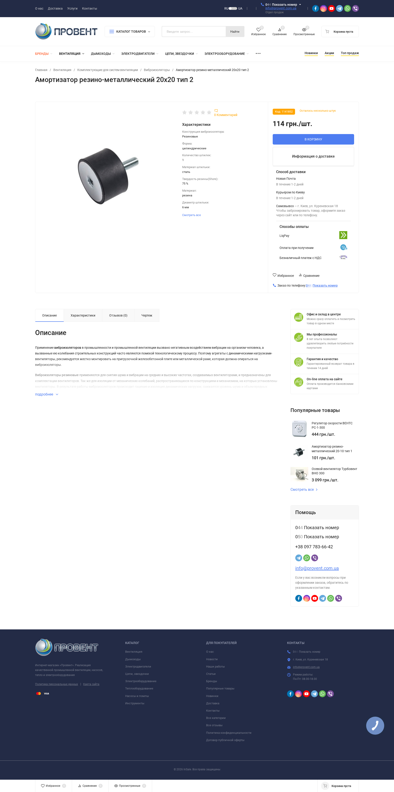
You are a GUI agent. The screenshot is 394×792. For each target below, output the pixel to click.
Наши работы (215, 666)
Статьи (211, 674)
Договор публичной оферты (225, 740)
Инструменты (134, 703)
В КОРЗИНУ (313, 139)
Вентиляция (62, 69)
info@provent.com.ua (280, 8)
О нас (210, 651)
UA (240, 8)
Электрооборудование (140, 681)
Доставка (212, 703)
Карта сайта (91, 684)
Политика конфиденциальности (228, 732)
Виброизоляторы (157, 69)
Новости (212, 659)
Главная (41, 69)
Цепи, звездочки (137, 674)
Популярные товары (220, 688)
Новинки (212, 696)
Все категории (216, 718)
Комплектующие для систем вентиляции (107, 69)
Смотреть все (192, 215)
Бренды (211, 681)
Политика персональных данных (56, 684)
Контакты (213, 710)
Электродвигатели (138, 666)
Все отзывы (214, 725)
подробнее (44, 394)
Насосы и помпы (137, 696)
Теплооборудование (139, 688)
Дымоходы (133, 659)
